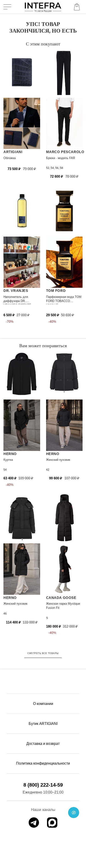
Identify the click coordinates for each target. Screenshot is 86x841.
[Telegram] (34, 822)
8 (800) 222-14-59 (43, 785)
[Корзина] (77, 6)
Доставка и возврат (43, 744)
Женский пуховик (58, 459)
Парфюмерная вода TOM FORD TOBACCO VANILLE (63, 301)
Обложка (9, 158)
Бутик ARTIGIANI (43, 724)
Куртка (8, 459)
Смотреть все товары (43, 653)
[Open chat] (73, 812)
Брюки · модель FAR (60, 158)
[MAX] (52, 822)
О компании (43, 704)
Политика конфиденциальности (43, 763)
